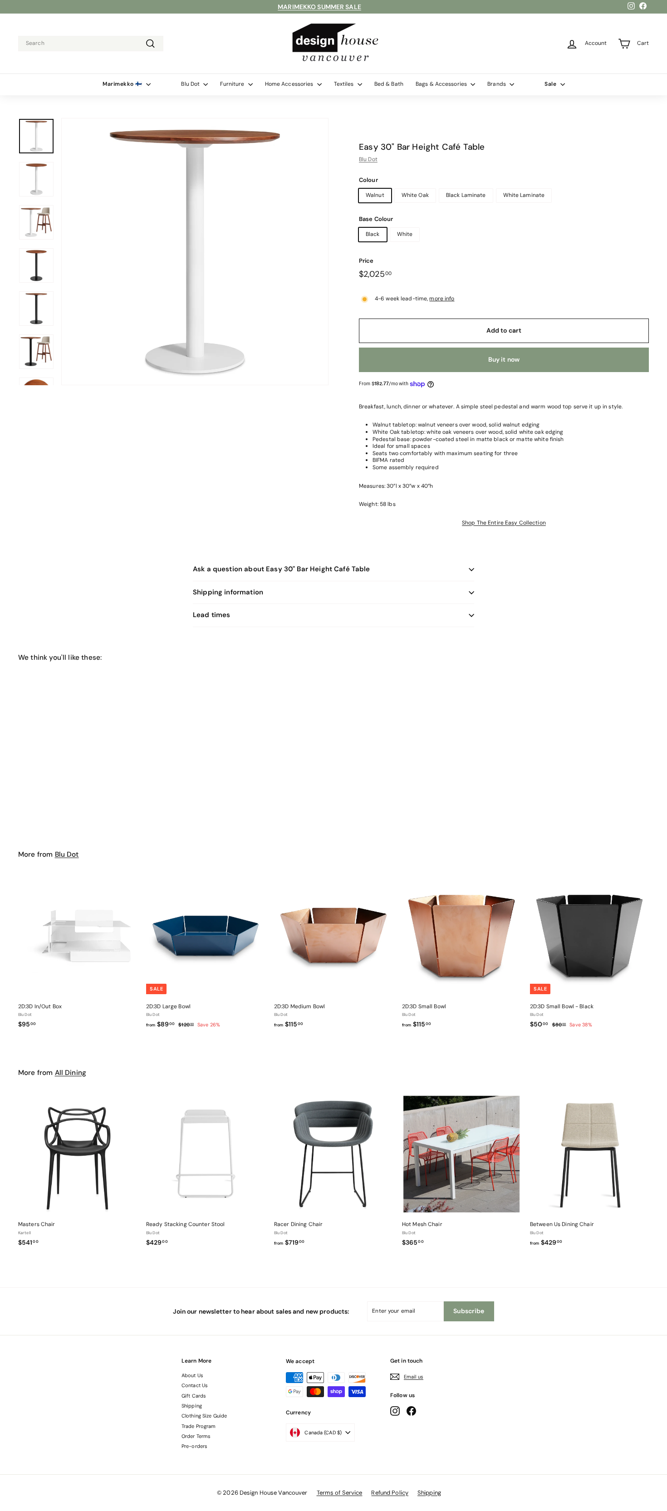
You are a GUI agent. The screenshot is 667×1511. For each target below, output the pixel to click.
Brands (497, 84)
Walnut (375, 195)
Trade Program (198, 1426)
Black (373, 234)
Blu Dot (191, 84)
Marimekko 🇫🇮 (123, 84)
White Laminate (524, 195)
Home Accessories (290, 84)
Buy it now (504, 359)
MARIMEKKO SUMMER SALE (319, 7)
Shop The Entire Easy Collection (504, 522)
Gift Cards (193, 1396)
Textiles (344, 84)
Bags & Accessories (442, 84)
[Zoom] (195, 251)
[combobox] (90, 43)
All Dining (71, 1072)
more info (441, 298)
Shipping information (228, 592)
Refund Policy (389, 1492)
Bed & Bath (388, 84)
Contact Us (194, 1385)
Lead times (212, 614)
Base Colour (376, 219)
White (405, 234)
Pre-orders (194, 1446)
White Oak (415, 195)
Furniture (232, 84)
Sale (551, 84)
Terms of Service (340, 1492)
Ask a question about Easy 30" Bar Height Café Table (281, 569)
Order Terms (196, 1436)
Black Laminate (466, 195)
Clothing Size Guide (204, 1416)
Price (366, 261)
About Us (192, 1375)
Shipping (191, 1406)
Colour (368, 180)
